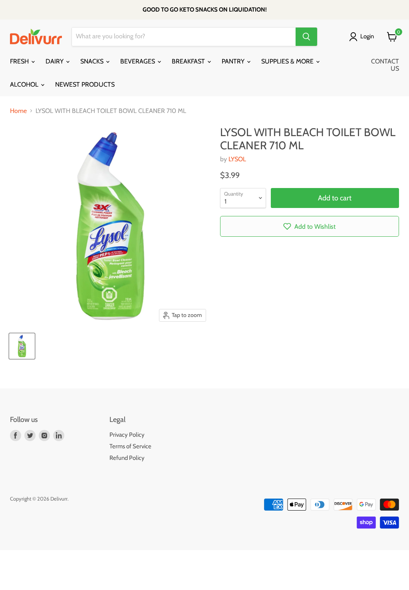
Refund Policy (127, 457)
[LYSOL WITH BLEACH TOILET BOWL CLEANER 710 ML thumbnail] (22, 346)
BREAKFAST (189, 61)
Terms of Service (130, 446)
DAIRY (55, 61)
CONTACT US (385, 64)
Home (18, 111)
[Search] (306, 37)
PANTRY (234, 61)
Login (367, 36)
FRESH (20, 61)
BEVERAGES (138, 61)
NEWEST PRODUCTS (85, 84)
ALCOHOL (25, 84)
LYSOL (237, 159)
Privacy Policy (127, 434)
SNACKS (92, 61)
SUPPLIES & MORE (288, 61)
